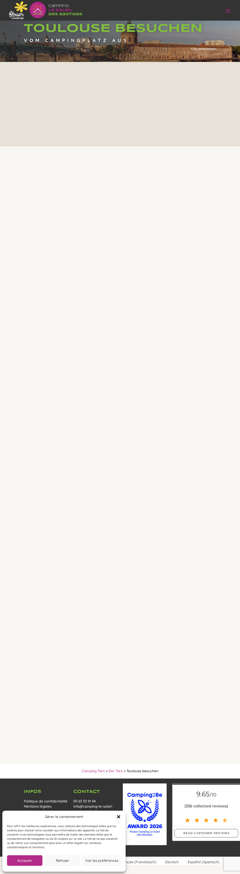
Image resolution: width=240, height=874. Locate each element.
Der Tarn (116, 771)
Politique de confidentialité (46, 801)
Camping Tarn (93, 771)
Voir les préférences (101, 860)
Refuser (62, 860)
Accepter (24, 860)
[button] (118, 816)
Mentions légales (38, 806)
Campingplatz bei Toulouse (129, 459)
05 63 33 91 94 (84, 801)
